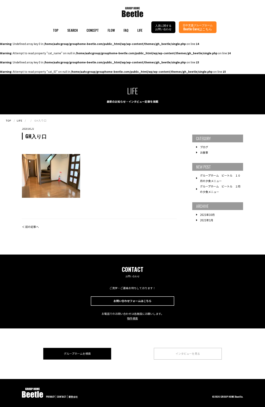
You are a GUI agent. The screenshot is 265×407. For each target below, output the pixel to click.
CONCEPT (93, 30)
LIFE (140, 30)
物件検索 (132, 318)
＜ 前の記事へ (30, 227)
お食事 (204, 152)
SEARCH (72, 30)
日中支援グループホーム (198, 27)
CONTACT (61, 396)
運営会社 (73, 396)
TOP (55, 30)
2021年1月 (206, 220)
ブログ (204, 147)
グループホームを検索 (77, 353)
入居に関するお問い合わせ (163, 27)
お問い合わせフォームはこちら (132, 301)
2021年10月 (207, 215)
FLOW (111, 30)
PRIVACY (50, 396)
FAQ (126, 30)
